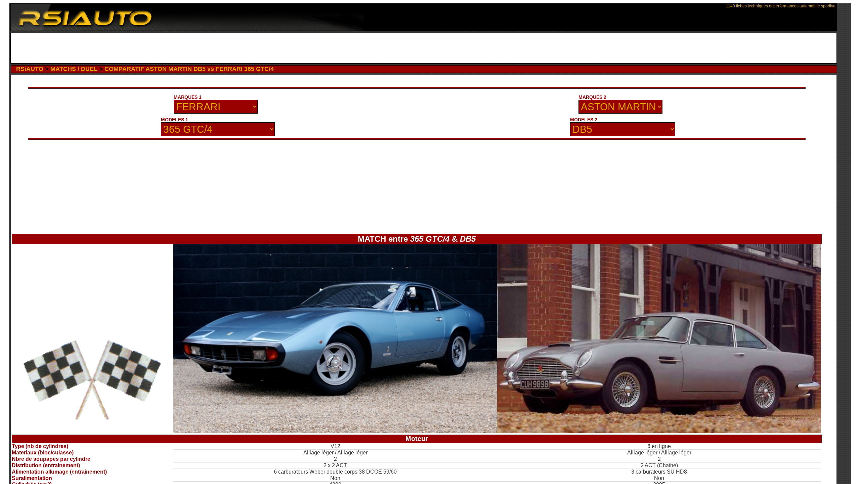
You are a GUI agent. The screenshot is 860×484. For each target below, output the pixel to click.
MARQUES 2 (592, 97)
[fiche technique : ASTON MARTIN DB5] (659, 431)
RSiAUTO (29, 69)
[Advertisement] (423, 48)
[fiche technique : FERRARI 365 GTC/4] (335, 431)
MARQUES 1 (188, 97)
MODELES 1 (174, 119)
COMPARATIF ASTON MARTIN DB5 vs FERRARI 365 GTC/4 (189, 69)
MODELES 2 (583, 119)
